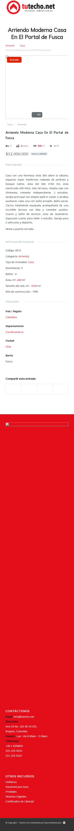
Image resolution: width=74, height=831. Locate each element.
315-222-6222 (14, 750)
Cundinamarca (14, 332)
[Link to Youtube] (60, 826)
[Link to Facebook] (49, 826)
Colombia (11, 317)
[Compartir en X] (29, 389)
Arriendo (10, 45)
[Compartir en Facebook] (13, 389)
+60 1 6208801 (14, 745)
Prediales (11, 791)
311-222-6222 (14, 755)
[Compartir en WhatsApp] (45, 389)
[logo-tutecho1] (31, 7)
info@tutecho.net (24, 716)
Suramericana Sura (17, 786)
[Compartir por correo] (60, 389)
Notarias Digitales (16, 796)
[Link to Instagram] (55, 826)
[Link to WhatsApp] (65, 826)
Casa (22, 45)
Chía (8, 346)
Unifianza (11, 781)
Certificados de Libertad (20, 801)
